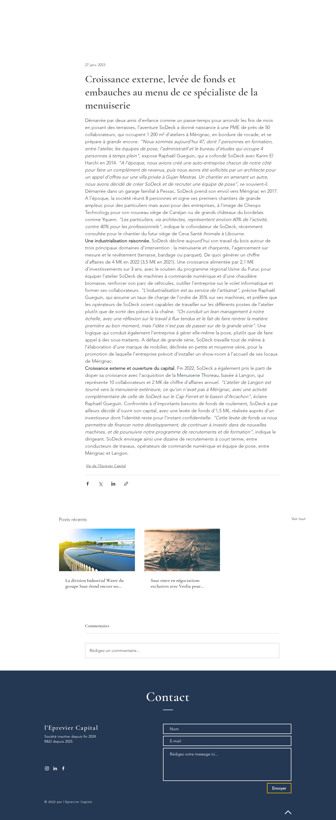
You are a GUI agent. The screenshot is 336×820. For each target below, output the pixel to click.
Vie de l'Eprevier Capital (106, 465)
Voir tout (299, 518)
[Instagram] (47, 768)
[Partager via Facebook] (87, 483)
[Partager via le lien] (126, 483)
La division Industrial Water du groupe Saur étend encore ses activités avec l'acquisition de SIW (94, 583)
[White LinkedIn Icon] (55, 768)
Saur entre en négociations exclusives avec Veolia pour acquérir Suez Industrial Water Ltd (179, 583)
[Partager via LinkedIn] (113, 483)
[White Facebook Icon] (63, 768)
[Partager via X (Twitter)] (100, 483)
